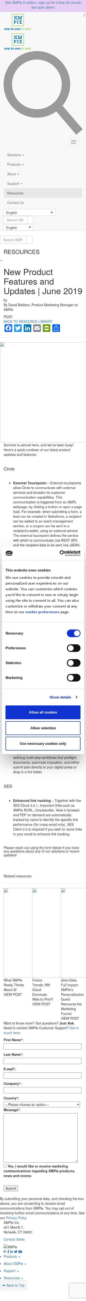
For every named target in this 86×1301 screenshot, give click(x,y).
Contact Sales (14, 1239)
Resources (15, 193)
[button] (29, 212)
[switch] (74, 648)
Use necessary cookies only (43, 743)
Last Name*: (13, 1054)
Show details (60, 697)
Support (13, 183)
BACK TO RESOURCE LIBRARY (28, 321)
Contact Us (15, 202)
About (12, 173)
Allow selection (43, 728)
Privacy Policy (16, 1217)
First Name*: (13, 1039)
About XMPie (14, 1263)
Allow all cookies (43, 712)
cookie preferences (42, 612)
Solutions (14, 154)
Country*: (11, 1098)
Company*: (13, 1083)
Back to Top (15, 1285)
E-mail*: (10, 1068)
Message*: (12, 1109)
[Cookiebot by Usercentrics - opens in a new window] (61, 553)
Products (14, 164)
